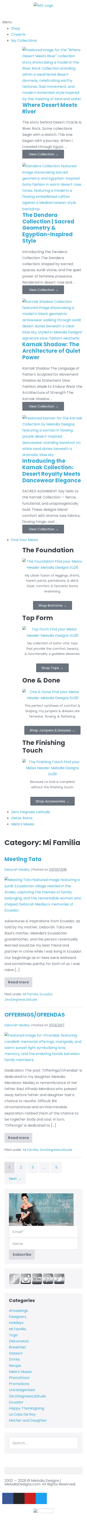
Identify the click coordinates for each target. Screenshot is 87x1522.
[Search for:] (43, 1443)
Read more (20, 981)
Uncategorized (22, 1389)
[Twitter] (41, 1498)
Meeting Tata (22, 859)
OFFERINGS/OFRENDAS (34, 1014)
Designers (17, 1316)
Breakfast (17, 1347)
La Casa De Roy (22, 1414)
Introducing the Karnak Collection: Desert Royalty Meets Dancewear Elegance (51, 470)
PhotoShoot (19, 1377)
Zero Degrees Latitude (30, 812)
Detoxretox (19, 1341)
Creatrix (18, 34)
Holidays (16, 1322)
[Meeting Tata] (43, 895)
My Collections (24, 40)
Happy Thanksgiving (26, 1408)
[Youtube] (30, 1498)
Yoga (13, 1335)
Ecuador (46, 994)
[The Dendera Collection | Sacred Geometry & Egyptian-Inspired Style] (52, 187)
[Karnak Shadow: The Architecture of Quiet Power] (52, 319)
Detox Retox (22, 818)
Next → (15, 1178)
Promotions (19, 1383)
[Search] (73, 1443)
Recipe (15, 1365)
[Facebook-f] (7, 1498)
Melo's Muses (20, 1371)
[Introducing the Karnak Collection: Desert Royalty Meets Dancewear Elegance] (52, 436)
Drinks (14, 1359)
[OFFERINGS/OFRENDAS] (43, 1047)
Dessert (16, 1353)
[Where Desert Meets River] (52, 74)
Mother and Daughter (28, 1420)
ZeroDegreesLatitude (20, 999)
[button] (43, 19)
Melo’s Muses (22, 824)
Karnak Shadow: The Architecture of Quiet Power (51, 351)
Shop (15, 28)
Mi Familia (30, 994)
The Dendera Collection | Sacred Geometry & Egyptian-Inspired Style (48, 227)
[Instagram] (19, 1498)
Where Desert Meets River (49, 108)
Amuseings (18, 1310)
